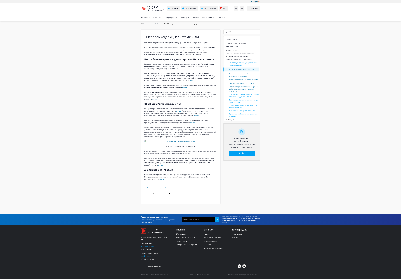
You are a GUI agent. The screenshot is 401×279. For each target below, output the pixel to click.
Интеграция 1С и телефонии (186, 245)
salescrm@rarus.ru (147, 246)
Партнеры (184, 17)
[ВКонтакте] (152, 194)
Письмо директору (154, 266)
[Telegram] (169, 194)
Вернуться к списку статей (156, 188)
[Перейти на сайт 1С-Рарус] (255, 2)
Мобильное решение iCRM (185, 238)
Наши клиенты (208, 17)
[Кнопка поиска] (236, 8)
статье (191, 80)
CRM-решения (181, 234)
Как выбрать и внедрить (213, 238)
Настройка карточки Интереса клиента (243, 80)
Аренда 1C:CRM (181, 241)
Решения (144, 17)
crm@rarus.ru (146, 256)
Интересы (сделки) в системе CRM (241, 69)
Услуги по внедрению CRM (213, 248)
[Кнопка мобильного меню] (143, 12)
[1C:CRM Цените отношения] (152, 8)
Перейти (242, 153)
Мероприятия (171, 17)
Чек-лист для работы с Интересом (241, 83)
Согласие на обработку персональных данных (242, 275)
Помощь (195, 17)
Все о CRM (157, 17)
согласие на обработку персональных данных (239, 217)
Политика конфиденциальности (198, 275)
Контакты (221, 17)
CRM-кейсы (208, 245)
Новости (207, 234)
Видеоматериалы (210, 241)
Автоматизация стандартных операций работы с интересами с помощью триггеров (243, 89)
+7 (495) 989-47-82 (147, 249)
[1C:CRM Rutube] (242, 8)
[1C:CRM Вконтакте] (239, 266)
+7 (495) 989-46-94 (147, 259)
